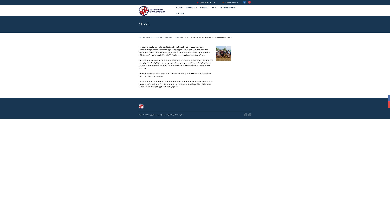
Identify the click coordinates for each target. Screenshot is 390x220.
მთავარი (179, 8)
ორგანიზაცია (191, 8)
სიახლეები (204, 8)
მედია (214, 8)
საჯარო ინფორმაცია (228, 8)
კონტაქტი (180, 13)
